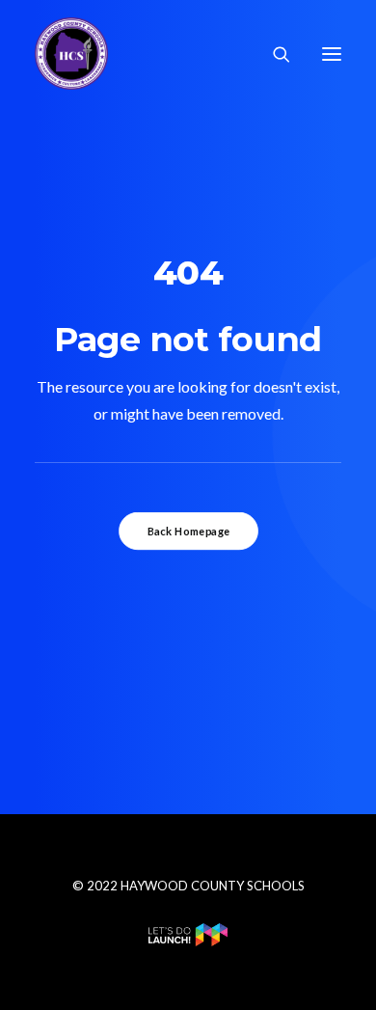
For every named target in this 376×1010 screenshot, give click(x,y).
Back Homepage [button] (188, 531)
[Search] (272, 54)
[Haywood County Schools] (71, 53)
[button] (331, 53)
